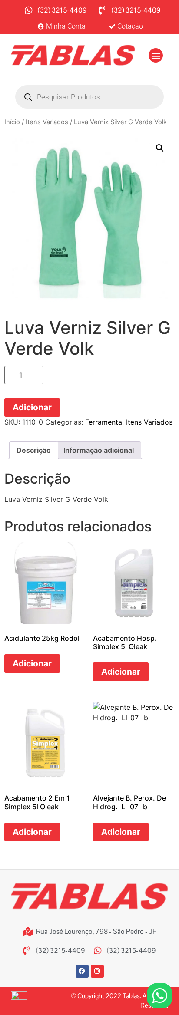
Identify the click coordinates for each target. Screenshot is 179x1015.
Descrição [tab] (34, 450)
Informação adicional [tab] (98, 450)
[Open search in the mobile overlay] (89, 97)
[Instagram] (97, 971)
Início (12, 122)
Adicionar (32, 407)
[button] (156, 55)
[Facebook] (82, 971)
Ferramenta (103, 422)
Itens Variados (47, 122)
